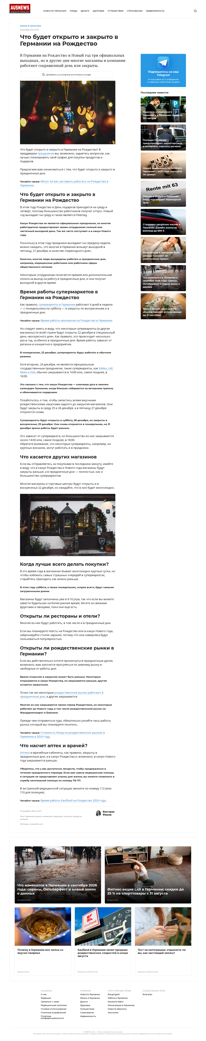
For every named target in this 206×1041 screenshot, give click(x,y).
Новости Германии (90, 994)
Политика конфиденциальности (52, 1017)
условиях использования (163, 1034)
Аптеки (25, 752)
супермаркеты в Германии (57, 304)
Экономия (113, 1012)
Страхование (87, 1012)
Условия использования (53, 1009)
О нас (44, 994)
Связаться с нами (50, 1001)
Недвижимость (88, 1016)
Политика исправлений (53, 1012)
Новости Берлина (117, 1009)
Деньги (84, 1001)
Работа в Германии (118, 998)
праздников (46, 153)
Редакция (46, 998)
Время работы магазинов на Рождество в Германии (76, 320)
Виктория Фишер (108, 813)
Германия (29, 816)
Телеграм (147, 994)
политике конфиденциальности (142, 1034)
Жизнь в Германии (30, 26)
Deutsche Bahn (116, 1001)
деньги (38, 816)
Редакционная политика (54, 1005)
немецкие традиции (53, 816)
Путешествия (87, 1009)
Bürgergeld (114, 994)
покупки (67, 816)
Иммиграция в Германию (121, 1005)
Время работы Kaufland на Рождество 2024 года (73, 800)
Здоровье (85, 1005)
